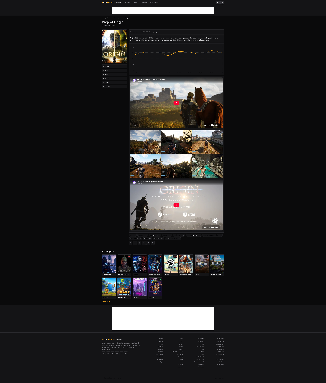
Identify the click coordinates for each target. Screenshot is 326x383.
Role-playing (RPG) (177, 351)
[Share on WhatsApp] (144, 243)
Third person (220, 346)
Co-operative (220, 349)
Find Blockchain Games (109, 378)
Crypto (181, 344)
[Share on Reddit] (135, 243)
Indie (181, 359)
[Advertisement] (163, 10)
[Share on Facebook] (139, 243)
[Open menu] (222, 2)
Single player (220, 344)
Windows (201, 341)
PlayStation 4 (200, 357)
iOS (203, 349)
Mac (202, 351)
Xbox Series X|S (199, 362)
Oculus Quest (200, 359)
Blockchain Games (112, 18)
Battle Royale (220, 354)
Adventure (180, 354)
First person (220, 351)
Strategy (180, 357)
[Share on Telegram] (148, 243)
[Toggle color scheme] (218, 2)
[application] (176, 59)
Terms (215, 378)
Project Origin (124, 18)
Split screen (220, 364)
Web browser (200, 346)
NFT (182, 341)
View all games (106, 301)
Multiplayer (220, 341)
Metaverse (180, 367)
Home (103, 18)
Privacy (221, 378)
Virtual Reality (220, 359)
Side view (221, 357)
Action (181, 346)
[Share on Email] (152, 243)
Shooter (180, 364)
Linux (202, 354)
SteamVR (201, 364)
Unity (181, 362)
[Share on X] (130, 243)
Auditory (221, 362)
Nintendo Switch (199, 367)
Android (201, 344)
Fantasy (181, 349)
